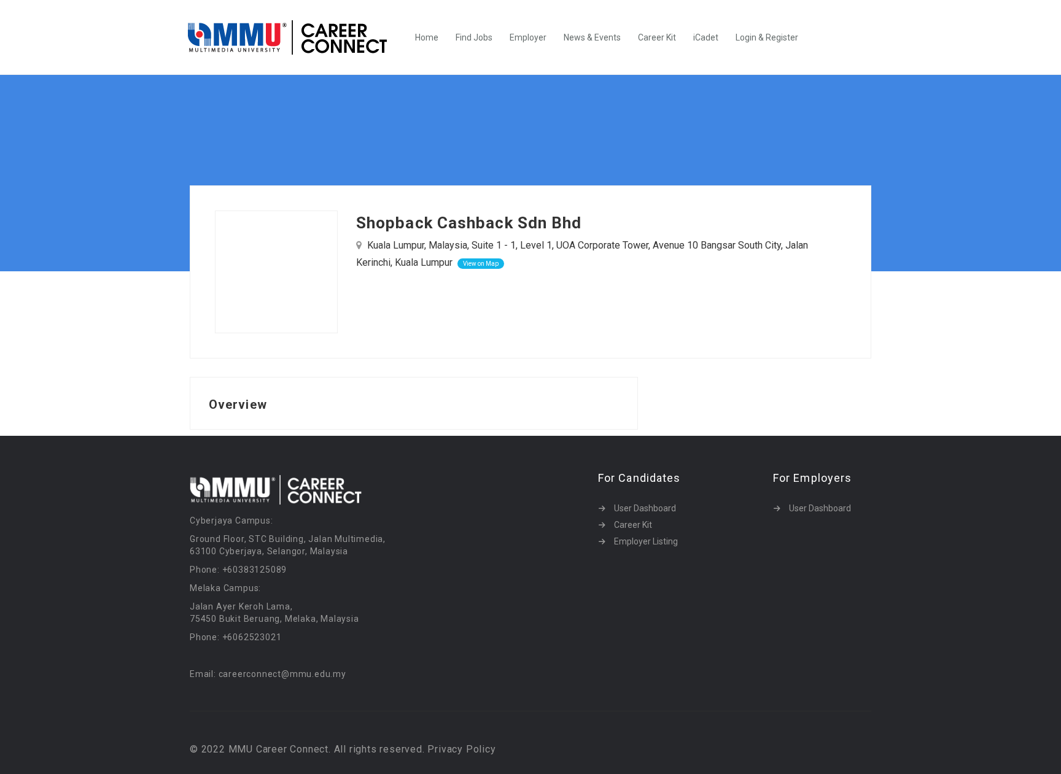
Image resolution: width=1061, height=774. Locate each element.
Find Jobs (474, 37)
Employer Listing (646, 541)
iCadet (705, 37)
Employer (528, 37)
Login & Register (767, 37)
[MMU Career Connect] (294, 37)
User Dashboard (645, 508)
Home (426, 37)
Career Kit (657, 37)
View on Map (481, 263)
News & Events (592, 37)
